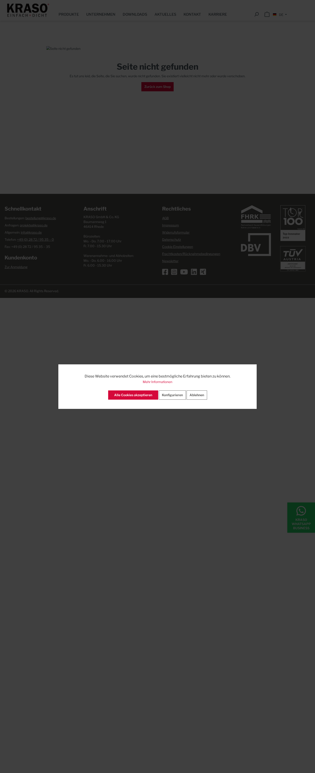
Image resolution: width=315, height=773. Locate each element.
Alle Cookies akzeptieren (133, 395)
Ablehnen (197, 395)
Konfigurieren (172, 395)
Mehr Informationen (157, 382)
